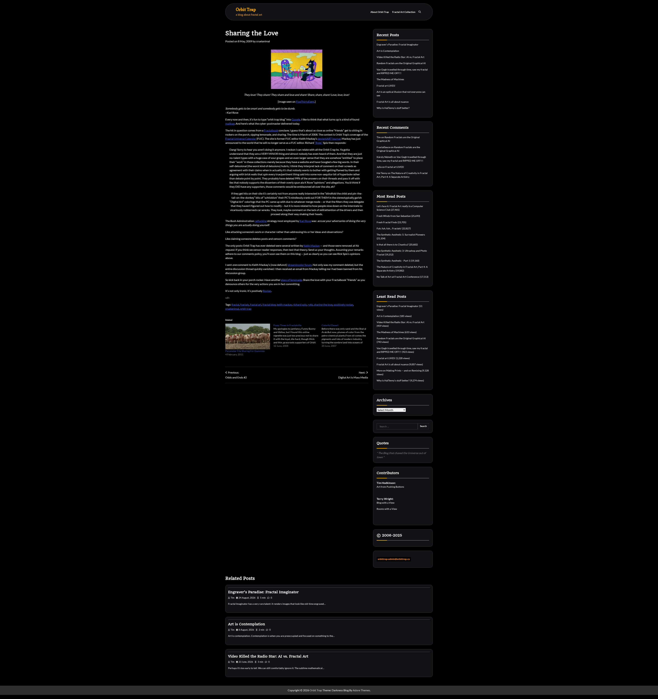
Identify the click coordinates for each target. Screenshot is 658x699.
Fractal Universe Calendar (240, 138)
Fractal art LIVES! (386, 85)
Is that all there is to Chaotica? (393, 244)
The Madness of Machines (390, 79)
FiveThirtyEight (305, 101)
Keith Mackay (311, 245)
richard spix (300, 304)
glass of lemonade (291, 279)
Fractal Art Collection (403, 11)
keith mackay (284, 304)
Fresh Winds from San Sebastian (394, 215)
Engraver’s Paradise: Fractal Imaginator (397, 44)
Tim (379, 137)
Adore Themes (361, 690)
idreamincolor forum (300, 264)
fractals (244, 304)
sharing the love (323, 304)
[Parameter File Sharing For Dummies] (247, 336)
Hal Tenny (382, 173)
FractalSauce (383, 147)
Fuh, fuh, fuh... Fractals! (389, 228)
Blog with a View (385, 502)
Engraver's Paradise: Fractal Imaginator (397, 306)
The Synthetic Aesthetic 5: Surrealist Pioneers (401, 234)
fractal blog (269, 304)
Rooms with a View (387, 508)
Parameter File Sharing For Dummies (245, 351)
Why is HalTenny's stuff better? (393, 380)
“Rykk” (318, 142)
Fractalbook (271, 130)
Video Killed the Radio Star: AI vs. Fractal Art (400, 57)
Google (296, 119)
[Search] (419, 11)
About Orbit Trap (379, 11)
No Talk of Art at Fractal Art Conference (398, 276)
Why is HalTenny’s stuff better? (393, 107)
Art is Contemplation (388, 50)
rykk (310, 304)
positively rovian (343, 304)
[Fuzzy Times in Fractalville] (297, 336)
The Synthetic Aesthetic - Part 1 (393, 260)
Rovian (267, 290)
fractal (235, 304)
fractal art (255, 304)
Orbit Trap (246, 9)
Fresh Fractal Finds (387, 222)
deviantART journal (329, 138)
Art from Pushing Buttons (390, 486)
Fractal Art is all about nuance (393, 101)
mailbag (230, 123)
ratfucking (261, 220)
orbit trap (245, 308)
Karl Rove (305, 220)
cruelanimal (263, 41)
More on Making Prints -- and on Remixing (399, 370)
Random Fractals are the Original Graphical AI (401, 63)
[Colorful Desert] (346, 336)
